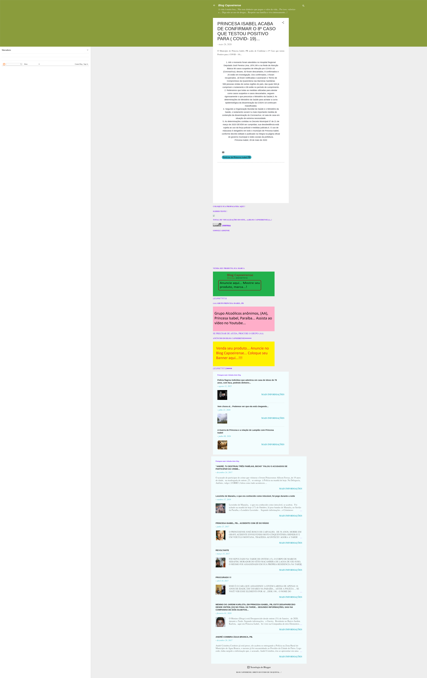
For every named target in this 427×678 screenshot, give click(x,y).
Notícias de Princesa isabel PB (236, 157)
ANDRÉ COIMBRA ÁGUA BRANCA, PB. (234, 637)
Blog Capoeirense (229, 5)
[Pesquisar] (303, 6)
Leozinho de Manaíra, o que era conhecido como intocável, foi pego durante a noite (255, 496)
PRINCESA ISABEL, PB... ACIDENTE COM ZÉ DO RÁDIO (242, 523)
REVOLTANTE (222, 550)
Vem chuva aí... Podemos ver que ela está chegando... (243, 406)
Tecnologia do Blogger (260, 667)
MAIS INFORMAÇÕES (272, 394)
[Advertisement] (304, 32)
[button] (283, 22)
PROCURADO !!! (223, 577)
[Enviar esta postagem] (223, 152)
